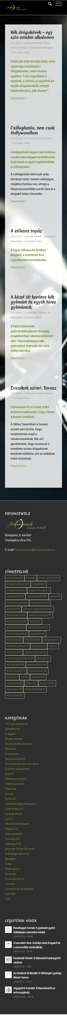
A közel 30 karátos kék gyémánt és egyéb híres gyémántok (33, 302)
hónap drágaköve (17, 633)
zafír (24, 677)
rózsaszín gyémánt (35, 652)
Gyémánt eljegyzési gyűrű (37, 609)
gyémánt (13, 609)
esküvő (55, 596)
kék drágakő (32, 639)
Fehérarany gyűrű (17, 602)
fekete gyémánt (40, 602)
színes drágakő (16, 670)
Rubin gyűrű (12, 869)
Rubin (8, 864)
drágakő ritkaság (39, 590)
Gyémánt (32, 312)
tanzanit (12, 677)
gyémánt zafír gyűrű (40, 615)
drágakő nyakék (16, 590)
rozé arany (39, 646)
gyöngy (35, 621)
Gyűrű (9, 819)
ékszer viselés (15, 695)
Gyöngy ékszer (14, 814)
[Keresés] (48, 4)
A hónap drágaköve (16, 724)
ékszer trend (14, 689)
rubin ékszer (14, 652)
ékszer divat (47, 683)
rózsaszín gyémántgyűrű (20, 658)
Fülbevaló (10, 789)
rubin (53, 646)
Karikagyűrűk (13, 844)
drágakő (38, 584)
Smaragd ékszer (14, 879)
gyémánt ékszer (16, 621)
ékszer (31, 683)
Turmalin (10, 894)
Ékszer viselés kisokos (40, 393)
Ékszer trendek (34, 43)
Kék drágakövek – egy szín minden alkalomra (32, 35)
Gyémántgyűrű (16, 615)
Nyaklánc (10, 859)
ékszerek (10, 749)
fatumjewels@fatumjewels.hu (35, 550)
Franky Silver (23, 52)
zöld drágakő (14, 683)
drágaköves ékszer (18, 584)
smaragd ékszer (37, 664)
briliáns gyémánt (48, 578)
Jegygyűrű (37, 633)
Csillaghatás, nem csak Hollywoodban (33, 130)
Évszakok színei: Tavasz (33, 388)
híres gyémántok (38, 627)
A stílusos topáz (26, 231)
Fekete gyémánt (15, 784)
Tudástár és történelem (40, 47)
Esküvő (9, 774)
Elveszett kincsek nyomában (22, 764)
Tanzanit (10, 884)
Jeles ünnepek (13, 834)
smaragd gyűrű (15, 664)
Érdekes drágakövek (17, 769)
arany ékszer (15, 578)
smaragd (43, 658)
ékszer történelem (35, 689)
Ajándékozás (12, 729)
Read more (18, 98)
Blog (30, 578)
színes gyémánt (38, 670)
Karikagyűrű (14, 639)
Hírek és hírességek (17, 824)
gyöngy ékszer (16, 627)
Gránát (9, 794)
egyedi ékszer (15, 596)
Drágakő (10, 734)
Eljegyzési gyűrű (37, 596)
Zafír (8, 899)
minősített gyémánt (17, 646)
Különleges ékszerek (17, 854)
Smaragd (10, 874)
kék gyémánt (51, 639)
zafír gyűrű (38, 677)
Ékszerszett (12, 754)
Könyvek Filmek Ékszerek (20, 849)
